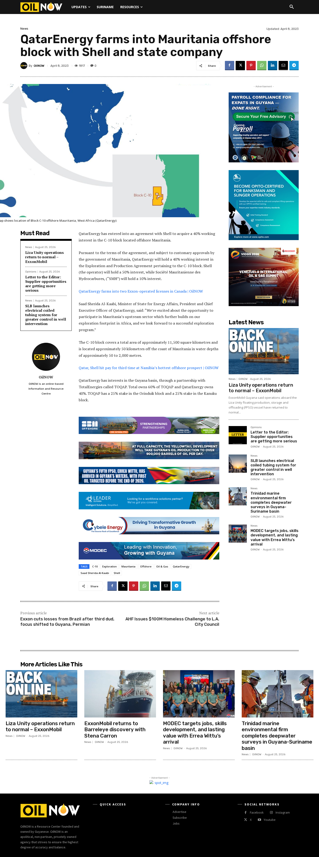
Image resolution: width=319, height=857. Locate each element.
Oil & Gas (162, 566)
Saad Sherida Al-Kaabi (95, 573)
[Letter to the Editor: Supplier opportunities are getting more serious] (238, 435)
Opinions (30, 271)
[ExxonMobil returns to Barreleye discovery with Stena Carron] (120, 693)
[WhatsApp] (261, 65)
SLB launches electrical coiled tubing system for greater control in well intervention (45, 314)
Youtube (270, 820)
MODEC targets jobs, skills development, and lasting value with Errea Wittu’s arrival (274, 537)
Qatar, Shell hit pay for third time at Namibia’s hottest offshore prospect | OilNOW (149, 367)
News (24, 28)
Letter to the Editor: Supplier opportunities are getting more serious (45, 283)
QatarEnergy (181, 566)
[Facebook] (229, 65)
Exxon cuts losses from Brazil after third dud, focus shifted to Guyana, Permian (67, 621)
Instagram (283, 812)
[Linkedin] (272, 65)
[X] (240, 65)
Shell (117, 573)
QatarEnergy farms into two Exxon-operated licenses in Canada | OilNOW (141, 291)
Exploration (109, 566)
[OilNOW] (24, 65)
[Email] (283, 65)
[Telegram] (294, 65)
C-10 (95, 566)
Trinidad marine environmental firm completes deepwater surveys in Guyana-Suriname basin (271, 502)
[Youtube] (259, 820)
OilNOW (39, 65)
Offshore (146, 566)
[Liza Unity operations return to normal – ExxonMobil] (264, 351)
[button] (292, 7)
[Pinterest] (251, 65)
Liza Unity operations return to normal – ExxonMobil (44, 257)
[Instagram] (271, 812)
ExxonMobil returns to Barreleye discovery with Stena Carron (114, 729)
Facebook (257, 812)
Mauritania (128, 566)
